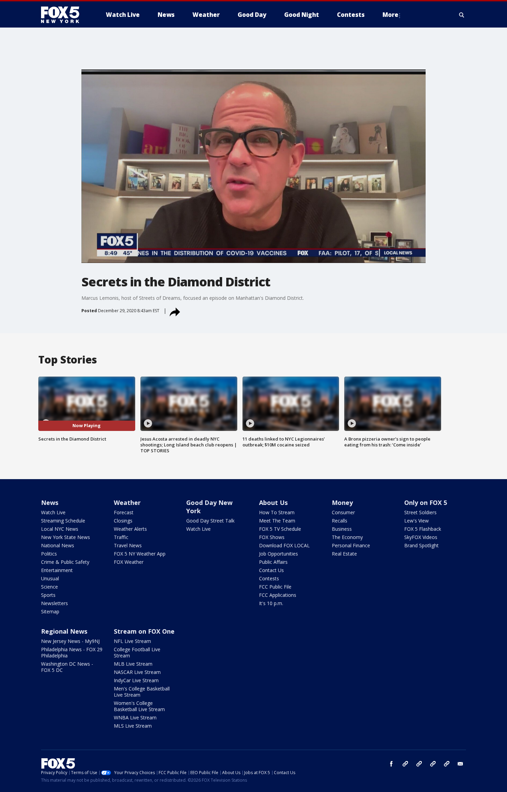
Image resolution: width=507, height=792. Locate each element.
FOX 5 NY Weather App (140, 553)
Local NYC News (59, 529)
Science (49, 586)
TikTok (419, 763)
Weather (127, 502)
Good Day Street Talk (210, 520)
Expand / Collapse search (462, 15)
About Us (273, 502)
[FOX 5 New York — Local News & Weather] (64, 15)
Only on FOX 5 (425, 502)
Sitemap (50, 611)
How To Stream (277, 512)
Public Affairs (273, 562)
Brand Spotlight (421, 545)
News (49, 502)
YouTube (432, 763)
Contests (269, 578)
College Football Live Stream (137, 652)
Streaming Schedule (63, 520)
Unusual (50, 578)
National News (57, 545)
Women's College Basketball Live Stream (139, 706)
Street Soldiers (420, 512)
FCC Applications (277, 595)
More (390, 15)
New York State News (65, 537)
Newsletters (54, 603)
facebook (391, 763)
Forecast (123, 512)
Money (342, 502)
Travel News (128, 545)
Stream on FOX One (144, 631)
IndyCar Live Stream (136, 680)
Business (342, 529)
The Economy (347, 537)
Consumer (343, 512)
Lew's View (416, 520)
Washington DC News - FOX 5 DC (67, 667)
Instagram (405, 763)
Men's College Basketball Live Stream (142, 691)
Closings (123, 520)
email (460, 763)
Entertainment (57, 570)
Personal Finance (351, 545)
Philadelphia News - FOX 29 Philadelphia (71, 652)
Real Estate (344, 553)
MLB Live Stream (133, 664)
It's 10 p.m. (271, 603)
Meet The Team (277, 520)
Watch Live (53, 512)
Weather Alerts (130, 529)
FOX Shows (272, 537)
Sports (48, 595)
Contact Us (271, 570)
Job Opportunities (278, 553)
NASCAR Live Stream (137, 672)
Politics (49, 553)
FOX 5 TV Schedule (280, 529)
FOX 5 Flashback (422, 529)
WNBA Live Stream (135, 717)
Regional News (64, 631)
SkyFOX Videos (420, 537)
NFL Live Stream (132, 641)
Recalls (339, 520)
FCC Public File (275, 586)
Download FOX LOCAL (284, 545)
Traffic (121, 537)
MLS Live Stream (133, 725)
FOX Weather (128, 562)
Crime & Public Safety (65, 562)
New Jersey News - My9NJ (70, 641)
